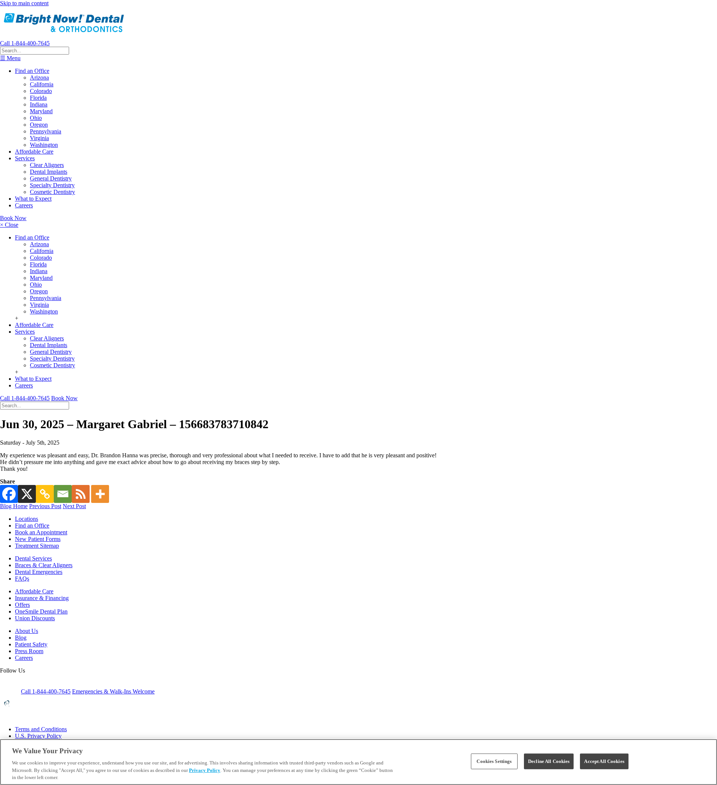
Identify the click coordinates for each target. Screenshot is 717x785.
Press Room (29, 651)
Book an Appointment (41, 532)
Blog (21, 637)
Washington (44, 145)
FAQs (22, 578)
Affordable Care (34, 151)
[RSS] (81, 494)
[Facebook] (9, 494)
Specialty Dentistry (52, 185)
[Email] (63, 494)
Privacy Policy (204, 770)
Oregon (39, 124)
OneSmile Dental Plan (41, 611)
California (41, 84)
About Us (26, 631)
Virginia (39, 138)
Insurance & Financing (42, 598)
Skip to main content (24, 3)
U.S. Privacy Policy (38, 736)
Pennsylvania (45, 131)
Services (25, 158)
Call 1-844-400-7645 (25, 43)
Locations (26, 519)
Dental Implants (48, 172)
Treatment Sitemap (37, 546)
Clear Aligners (47, 165)
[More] (100, 494)
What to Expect (33, 198)
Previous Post (45, 506)
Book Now (13, 218)
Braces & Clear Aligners (43, 565)
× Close (9, 225)
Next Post (74, 506)
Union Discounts (35, 618)
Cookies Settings (494, 761)
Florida (38, 98)
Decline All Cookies (548, 761)
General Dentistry (51, 178)
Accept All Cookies (604, 761)
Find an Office (32, 71)
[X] (27, 494)
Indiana (38, 104)
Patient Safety (31, 644)
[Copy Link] (45, 494)
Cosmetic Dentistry (52, 192)
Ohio (36, 118)
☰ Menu (10, 58)
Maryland (41, 111)
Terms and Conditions (41, 729)
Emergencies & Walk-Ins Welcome (113, 691)
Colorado (41, 91)
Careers (24, 205)
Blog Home (14, 506)
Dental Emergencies (38, 572)
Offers (22, 605)
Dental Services (33, 558)
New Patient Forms (37, 539)
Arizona (39, 77)
